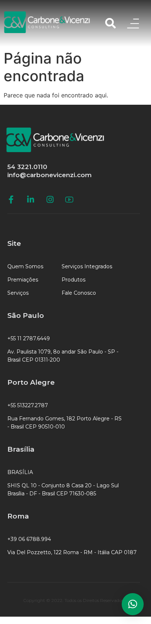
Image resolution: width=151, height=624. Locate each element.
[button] (133, 604)
